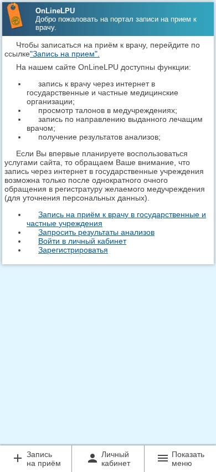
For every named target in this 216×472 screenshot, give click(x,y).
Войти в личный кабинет (82, 241)
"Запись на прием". (65, 53)
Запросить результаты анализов (96, 232)
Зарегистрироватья (73, 249)
